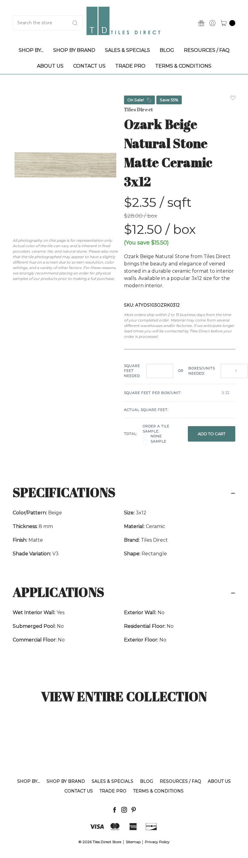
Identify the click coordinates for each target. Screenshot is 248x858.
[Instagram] (124, 809)
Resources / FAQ (180, 781)
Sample (158, 441)
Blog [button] (167, 50)
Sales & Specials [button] (127, 50)
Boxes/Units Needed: (201, 370)
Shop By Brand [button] (74, 50)
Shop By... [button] (31, 50)
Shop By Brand (66, 781)
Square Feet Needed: (132, 371)
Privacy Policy (157, 841)
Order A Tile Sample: (156, 428)
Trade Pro (113, 791)
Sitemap (133, 841)
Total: (130, 434)
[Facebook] (114, 809)
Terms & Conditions (158, 791)
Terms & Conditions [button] (183, 66)
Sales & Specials (112, 781)
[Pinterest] (133, 809)
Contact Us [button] (89, 66)
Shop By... (28, 781)
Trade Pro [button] (130, 66)
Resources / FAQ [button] (207, 50)
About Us (219, 781)
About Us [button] (50, 66)
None (156, 436)
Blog (146, 781)
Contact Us (78, 791)
